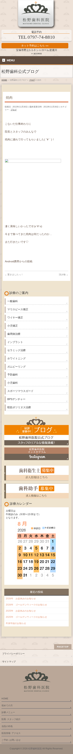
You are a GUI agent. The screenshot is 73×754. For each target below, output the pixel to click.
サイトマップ (9, 661)
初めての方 (7, 705)
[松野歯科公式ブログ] (36, 430)
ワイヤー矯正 (15, 317)
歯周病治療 (13, 333)
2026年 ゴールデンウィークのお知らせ (26, 604)
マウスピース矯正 (17, 309)
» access (36, 53)
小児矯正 (12, 325)
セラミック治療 (16, 350)
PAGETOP (63, 646)
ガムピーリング (16, 366)
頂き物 (63, 274)
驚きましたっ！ (14, 274)
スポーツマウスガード (20, 390)
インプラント (15, 342)
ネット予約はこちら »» (34, 45)
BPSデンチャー (16, 399)
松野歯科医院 (35, 748)
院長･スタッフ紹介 (11, 719)
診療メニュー (8, 712)
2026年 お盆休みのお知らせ (21, 598)
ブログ (13, 110)
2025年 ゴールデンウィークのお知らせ (26, 617)
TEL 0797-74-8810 (36, 37)
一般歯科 (12, 301)
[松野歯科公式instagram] (36, 453)
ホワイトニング (16, 358)
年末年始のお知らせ (16, 623)
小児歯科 (12, 382)
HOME (4, 698)
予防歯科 (12, 374)
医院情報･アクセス (11, 733)
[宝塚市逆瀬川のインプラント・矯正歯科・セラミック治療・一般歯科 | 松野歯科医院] (36, 15)
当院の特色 (7, 726)
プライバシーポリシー (13, 653)
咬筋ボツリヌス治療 (19, 407)
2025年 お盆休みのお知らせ (21, 611)
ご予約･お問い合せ (11, 740)
